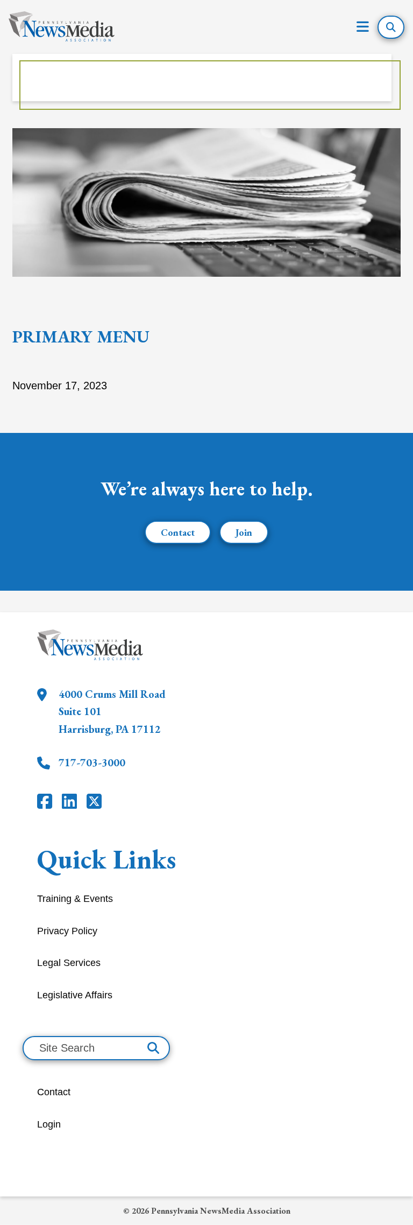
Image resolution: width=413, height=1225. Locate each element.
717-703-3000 (92, 762)
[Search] (153, 1048)
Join (244, 532)
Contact (178, 532)
